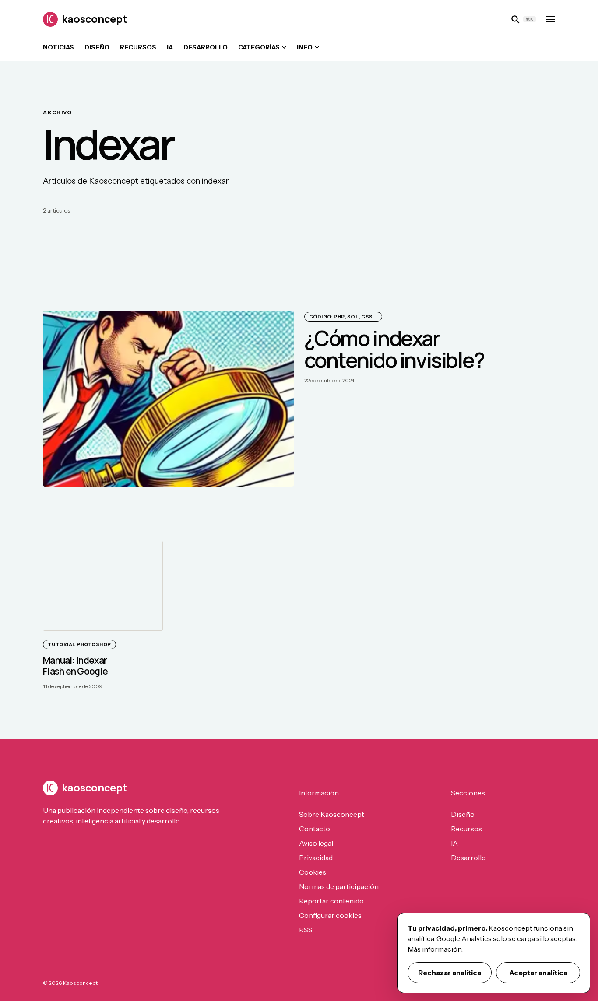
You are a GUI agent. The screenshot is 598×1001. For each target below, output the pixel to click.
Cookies (312, 872)
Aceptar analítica (538, 972)
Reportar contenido (331, 900)
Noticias (58, 47)
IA (170, 47)
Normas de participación (339, 886)
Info (305, 47)
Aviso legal (316, 843)
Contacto (314, 828)
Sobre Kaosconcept (331, 814)
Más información (434, 949)
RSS (306, 929)
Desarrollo (205, 47)
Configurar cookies (330, 915)
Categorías (259, 47)
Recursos (138, 47)
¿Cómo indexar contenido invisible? (394, 349)
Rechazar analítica (449, 972)
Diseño (96, 47)
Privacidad (316, 857)
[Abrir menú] (550, 19)
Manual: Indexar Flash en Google (75, 665)
